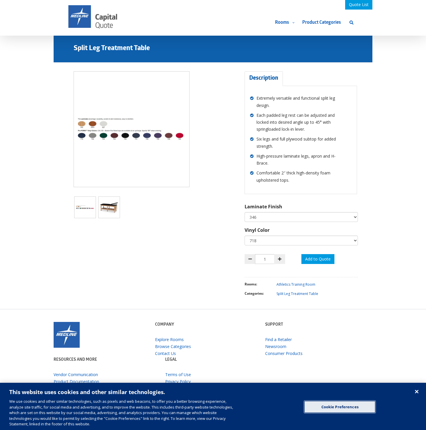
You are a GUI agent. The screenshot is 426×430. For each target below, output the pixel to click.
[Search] (351, 22)
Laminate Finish (263, 206)
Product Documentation (76, 381)
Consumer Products (284, 353)
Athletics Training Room (295, 284)
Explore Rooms (169, 339)
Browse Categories (173, 346)
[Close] (416, 391)
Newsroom (275, 346)
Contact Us (165, 353)
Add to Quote (318, 259)
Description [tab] (263, 78)
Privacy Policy (178, 381)
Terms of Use (178, 374)
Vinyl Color (257, 230)
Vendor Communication (76, 374)
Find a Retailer (278, 339)
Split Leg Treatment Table (297, 293)
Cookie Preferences (339, 406)
